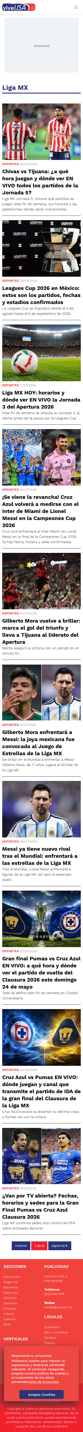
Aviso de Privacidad (43, 1381)
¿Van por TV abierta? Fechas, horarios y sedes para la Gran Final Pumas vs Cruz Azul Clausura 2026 (40, 1206)
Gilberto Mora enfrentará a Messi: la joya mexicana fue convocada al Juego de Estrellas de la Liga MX (38, 742)
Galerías (10, 1319)
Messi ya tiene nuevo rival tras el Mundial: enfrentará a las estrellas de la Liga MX (39, 856)
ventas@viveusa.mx (58, 1307)
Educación (12, 1276)
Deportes (10, 164)
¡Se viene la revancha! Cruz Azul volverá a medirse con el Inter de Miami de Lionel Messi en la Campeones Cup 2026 (40, 511)
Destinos (10, 1303)
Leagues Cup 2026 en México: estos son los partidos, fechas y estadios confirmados (41, 295)
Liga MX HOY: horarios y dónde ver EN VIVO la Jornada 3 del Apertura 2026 (41, 400)
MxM (7, 1324)
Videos (9, 1314)
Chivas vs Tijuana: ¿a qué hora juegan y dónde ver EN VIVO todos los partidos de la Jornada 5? (40, 182)
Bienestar (11, 1287)
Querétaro (52, 1327)
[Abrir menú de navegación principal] (77, 7)
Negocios (11, 1282)
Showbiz (10, 1298)
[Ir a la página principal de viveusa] (35, 7)
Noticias (10, 1308)
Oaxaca (50, 1337)
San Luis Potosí (56, 1332)
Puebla (49, 1343)
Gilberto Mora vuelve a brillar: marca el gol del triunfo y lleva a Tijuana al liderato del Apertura (41, 631)
